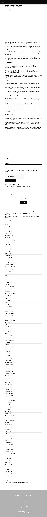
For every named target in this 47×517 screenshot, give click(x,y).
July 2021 (7, 324)
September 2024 (9, 240)
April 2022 (7, 304)
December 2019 (9, 367)
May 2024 (7, 249)
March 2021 (8, 333)
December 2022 (9, 286)
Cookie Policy (24, 507)
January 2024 (8, 258)
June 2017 (7, 433)
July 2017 (7, 431)
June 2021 (7, 327)
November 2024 (9, 235)
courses (13, 128)
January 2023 (8, 284)
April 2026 (7, 231)
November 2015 (9, 476)
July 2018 (7, 404)
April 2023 (7, 278)
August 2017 (8, 429)
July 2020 (7, 351)
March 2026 (8, 233)
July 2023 (7, 271)
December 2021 (9, 313)
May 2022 (7, 302)
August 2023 (8, 269)
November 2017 (9, 422)
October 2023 (8, 264)
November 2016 (9, 449)
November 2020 (9, 342)
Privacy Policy (24, 506)
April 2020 (7, 358)
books (34, 127)
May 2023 (7, 275)
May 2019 (7, 382)
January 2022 (8, 311)
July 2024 (7, 244)
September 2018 (9, 400)
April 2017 (7, 438)
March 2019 (8, 387)
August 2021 (8, 322)
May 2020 (7, 355)
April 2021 (7, 331)
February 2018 (8, 416)
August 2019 (8, 375)
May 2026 (7, 229)
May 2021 (7, 329)
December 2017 (9, 420)
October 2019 (8, 371)
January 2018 (8, 418)
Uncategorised (22, 6)
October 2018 (8, 398)
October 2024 (8, 238)
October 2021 (8, 318)
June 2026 (7, 226)
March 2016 (8, 467)
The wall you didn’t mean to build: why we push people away (20, 216)
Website (7, 163)
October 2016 (8, 451)
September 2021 (9, 320)
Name (7, 152)
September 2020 (9, 347)
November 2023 (9, 262)
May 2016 (7, 462)
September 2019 (9, 373)
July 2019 (7, 378)
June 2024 (7, 246)
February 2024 (8, 255)
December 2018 (9, 393)
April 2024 (7, 251)
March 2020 (8, 360)
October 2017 (8, 424)
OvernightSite (26, 512)
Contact (24, 504)
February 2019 (8, 389)
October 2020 (8, 344)
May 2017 (7, 436)
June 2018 (7, 407)
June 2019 (7, 380)
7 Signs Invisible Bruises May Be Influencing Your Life (18, 211)
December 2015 (9, 473)
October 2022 (8, 291)
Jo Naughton (8, 6)
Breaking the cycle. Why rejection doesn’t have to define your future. (21, 213)
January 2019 (8, 391)
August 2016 (8, 456)
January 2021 (8, 338)
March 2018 (8, 413)
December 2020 (9, 340)
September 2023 (9, 266)
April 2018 (7, 411)
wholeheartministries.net (14, 514)
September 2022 (9, 293)
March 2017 (8, 440)
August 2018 (8, 402)
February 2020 (8, 362)
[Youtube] (25, 499)
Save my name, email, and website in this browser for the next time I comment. (21, 171)
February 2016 (8, 469)
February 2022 (8, 309)
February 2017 (8, 442)
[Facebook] (21, 499)
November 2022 (9, 289)
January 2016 (8, 471)
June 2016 (7, 460)
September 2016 (9, 453)
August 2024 (8, 242)
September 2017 (9, 427)
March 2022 (8, 306)
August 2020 (8, 349)
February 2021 (8, 335)
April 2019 (7, 384)
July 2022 (7, 298)
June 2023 (7, 273)
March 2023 (8, 280)
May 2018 (7, 409)
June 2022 (7, 300)
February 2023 (8, 282)
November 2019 (9, 369)
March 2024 (8, 253)
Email (7, 158)
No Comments (16, 10)
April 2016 (7, 465)
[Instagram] (27, 499)
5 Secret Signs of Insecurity (11, 220)
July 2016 (7, 458)
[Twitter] (23, 499)
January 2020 (8, 364)
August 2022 (8, 295)
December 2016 (9, 447)
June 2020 (7, 353)
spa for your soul (22, 127)
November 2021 (9, 315)
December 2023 (9, 260)
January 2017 (8, 444)
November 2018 (9, 396)
